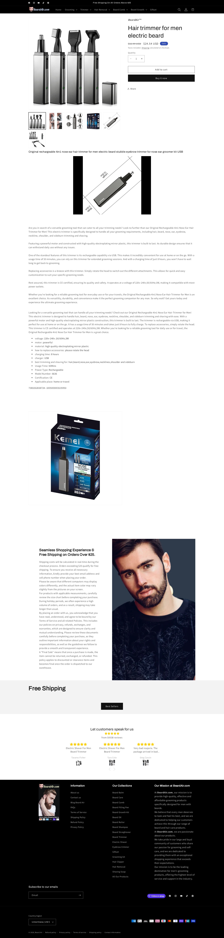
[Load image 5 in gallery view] (111, 121)
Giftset (115, 851)
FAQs (73, 807)
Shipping (145, 48)
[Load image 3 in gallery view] (74, 121)
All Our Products (120, 876)
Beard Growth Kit (120, 812)
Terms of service (79, 932)
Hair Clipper (118, 861)
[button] (71, 10)
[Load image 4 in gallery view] (93, 121)
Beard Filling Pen (120, 807)
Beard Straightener (121, 832)
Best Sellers (112, 706)
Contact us (76, 797)
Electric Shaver (119, 842)
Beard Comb (118, 802)
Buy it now (161, 78)
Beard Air (38, 932)
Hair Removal (118, 866)
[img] (112, 734)
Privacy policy (64, 932)
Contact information (113, 932)
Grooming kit (118, 856)
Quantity (132, 52)
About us (75, 792)
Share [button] (133, 88)
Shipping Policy (78, 817)
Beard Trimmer (119, 837)
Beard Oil (116, 817)
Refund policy (50, 932)
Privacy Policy (77, 827)
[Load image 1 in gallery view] (37, 121)
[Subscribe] (79, 895)
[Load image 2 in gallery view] (55, 121)
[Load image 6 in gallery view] (37, 139)
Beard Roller (118, 822)
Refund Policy (77, 822)
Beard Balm (118, 792)
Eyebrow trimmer (120, 846)
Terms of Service (79, 812)
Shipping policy (95, 932)
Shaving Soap (119, 871)
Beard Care (117, 797)
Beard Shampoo (120, 827)
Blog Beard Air (77, 802)
